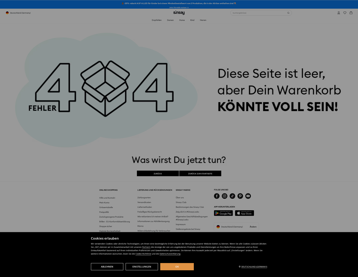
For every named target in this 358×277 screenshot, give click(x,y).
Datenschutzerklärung (170, 253)
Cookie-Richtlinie (143, 253)
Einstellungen (141, 266)
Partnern (146, 247)
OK (177, 266)
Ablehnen (107, 266)
